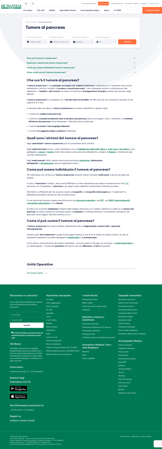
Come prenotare (52, 306)
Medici (52, 10)
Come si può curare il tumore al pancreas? (46, 72)
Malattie (49, 323)
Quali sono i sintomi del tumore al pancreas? (47, 63)
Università (128, 3)
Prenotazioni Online (89, 299)
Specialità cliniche (68, 10)
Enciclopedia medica (90, 10)
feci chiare (124, 149)
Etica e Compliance (53, 344)
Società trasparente (53, 340)
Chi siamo (27, 10)
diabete (112, 152)
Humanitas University (90, 324)
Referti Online (87, 303)
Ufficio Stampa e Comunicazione (58, 354)
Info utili (40, 10)
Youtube (23, 420)
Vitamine (121, 376)
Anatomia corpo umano (127, 393)
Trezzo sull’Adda (88, 358)
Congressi (144, 3)
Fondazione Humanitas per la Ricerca (96, 327)
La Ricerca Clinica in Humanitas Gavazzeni (98, 337)
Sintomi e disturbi (125, 345)
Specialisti (122, 362)
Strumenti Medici (124, 369)
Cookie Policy (135, 436)
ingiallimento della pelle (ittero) (92, 149)
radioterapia (73, 237)
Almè (84, 355)
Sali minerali (122, 386)
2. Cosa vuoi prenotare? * (57, 37)
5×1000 (117, 10)
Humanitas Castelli (125, 317)
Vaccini (121, 372)
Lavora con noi (154, 3)
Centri (48, 317)
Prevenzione (123, 355)
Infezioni (121, 365)
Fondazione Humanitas (91, 331)
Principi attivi (123, 352)
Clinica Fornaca (124, 323)
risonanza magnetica (85, 200)
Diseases (34, 22)
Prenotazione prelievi (89, 3)
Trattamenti (50, 330)
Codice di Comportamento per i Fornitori (61, 347)
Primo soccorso (124, 383)
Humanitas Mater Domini (127, 313)
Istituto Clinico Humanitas (128, 303)
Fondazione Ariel (88, 334)
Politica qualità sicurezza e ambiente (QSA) (62, 351)
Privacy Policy (125, 436)
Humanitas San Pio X (126, 306)
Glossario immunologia (127, 359)
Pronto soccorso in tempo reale (94, 306)
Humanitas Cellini (125, 320)
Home (28, 22)
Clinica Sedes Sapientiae (127, 330)
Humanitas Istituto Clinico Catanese (132, 334)
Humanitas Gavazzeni (126, 299)
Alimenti (121, 389)
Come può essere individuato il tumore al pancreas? (51, 67)
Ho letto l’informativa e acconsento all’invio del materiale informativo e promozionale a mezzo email (27, 335)
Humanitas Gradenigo (126, 327)
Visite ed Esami (52, 327)
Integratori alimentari (126, 348)
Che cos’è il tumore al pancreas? (42, 58)
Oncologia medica (35, 273)
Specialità (50, 313)
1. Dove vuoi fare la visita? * (34, 37)
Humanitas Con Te (117, 3)
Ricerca (136, 3)
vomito (50, 152)
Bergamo (85, 351)
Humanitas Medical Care (127, 310)
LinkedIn (31, 420)
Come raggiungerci (53, 303)
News (106, 10)
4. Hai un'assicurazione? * (103, 37)
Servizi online (103, 3)
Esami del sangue (125, 379)
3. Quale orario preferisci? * (80, 37)
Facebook (14, 420)
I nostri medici (51, 320)
